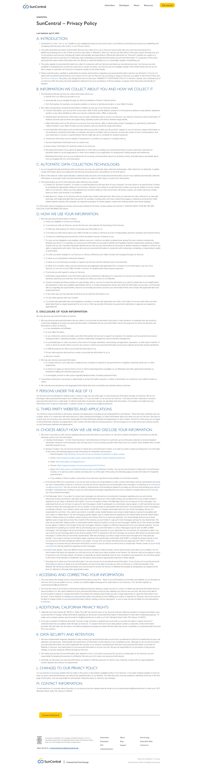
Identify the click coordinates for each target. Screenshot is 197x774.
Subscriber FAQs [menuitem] (146, 741)
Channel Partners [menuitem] (106, 749)
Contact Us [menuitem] (144, 745)
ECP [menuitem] (101, 745)
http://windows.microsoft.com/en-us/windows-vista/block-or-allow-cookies (94, 454)
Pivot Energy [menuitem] (144, 738)
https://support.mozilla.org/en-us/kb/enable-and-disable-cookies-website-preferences (91, 458)
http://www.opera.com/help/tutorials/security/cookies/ (78, 469)
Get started (167, 5)
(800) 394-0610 (42, 748)
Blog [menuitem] (121, 741)
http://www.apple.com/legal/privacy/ (70, 462)
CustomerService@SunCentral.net (64, 748)
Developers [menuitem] (124, 5)
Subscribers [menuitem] (110, 5)
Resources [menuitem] (148, 5)
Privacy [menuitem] (157, 759)
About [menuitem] (136, 5)
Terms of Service (51, 78)
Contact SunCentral (50, 715)
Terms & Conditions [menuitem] (145, 759)
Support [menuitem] (123, 745)
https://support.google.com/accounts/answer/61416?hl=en (81, 465)
